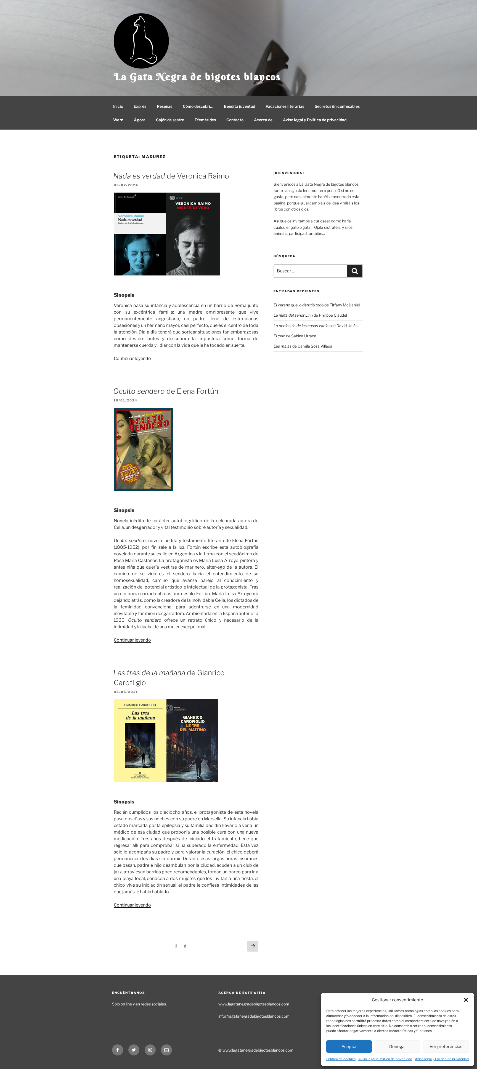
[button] (466, 1000)
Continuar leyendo (132, 358)
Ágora (139, 119)
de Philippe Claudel (310, 315)
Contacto (234, 119)
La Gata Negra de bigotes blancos (197, 76)
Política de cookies (341, 1059)
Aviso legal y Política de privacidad (385, 1059)
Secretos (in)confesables (337, 106)
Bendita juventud (239, 106)
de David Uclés (315, 325)
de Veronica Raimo (171, 176)
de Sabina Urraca (295, 335)
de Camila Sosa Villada (303, 346)
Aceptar (349, 1046)
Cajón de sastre (170, 119)
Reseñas (164, 106)
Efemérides (205, 119)
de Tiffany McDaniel (317, 305)
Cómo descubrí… (198, 106)
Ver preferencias (446, 1046)
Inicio (118, 106)
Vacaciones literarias (285, 106)
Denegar (397, 1046)
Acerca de (263, 119)
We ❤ (118, 119)
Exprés (140, 106)
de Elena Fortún (165, 391)
